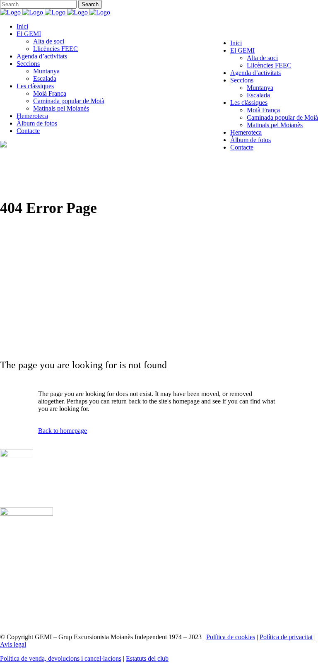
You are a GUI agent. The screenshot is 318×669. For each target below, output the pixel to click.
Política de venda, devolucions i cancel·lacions (60, 658)
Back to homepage (62, 430)
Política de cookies (230, 636)
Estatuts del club (147, 658)
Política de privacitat (286, 636)
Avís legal (13, 644)
